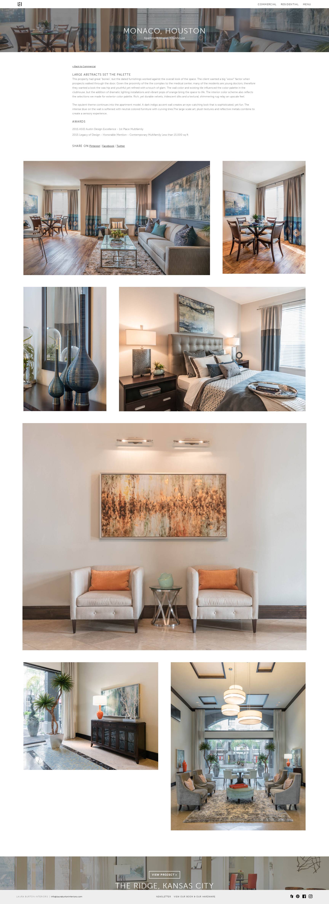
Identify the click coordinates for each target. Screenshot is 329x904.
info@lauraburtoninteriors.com (66, 896)
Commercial (267, 4)
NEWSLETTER (163, 896)
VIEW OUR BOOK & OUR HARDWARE (195, 896)
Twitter (121, 146)
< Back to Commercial (84, 66)
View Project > (164, 874)
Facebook (108, 146)
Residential (290, 4)
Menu (307, 4)
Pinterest (94, 146)
